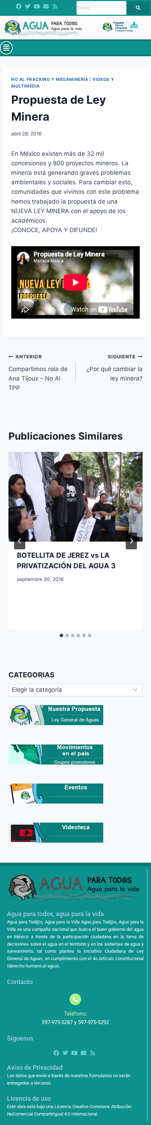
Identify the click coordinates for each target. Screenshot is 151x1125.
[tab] (61, 635)
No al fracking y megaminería (49, 79)
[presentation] (75, 497)
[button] (6, 48)
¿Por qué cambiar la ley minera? (114, 368)
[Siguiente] (131, 540)
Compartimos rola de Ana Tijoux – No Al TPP (38, 372)
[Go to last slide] (19, 540)
